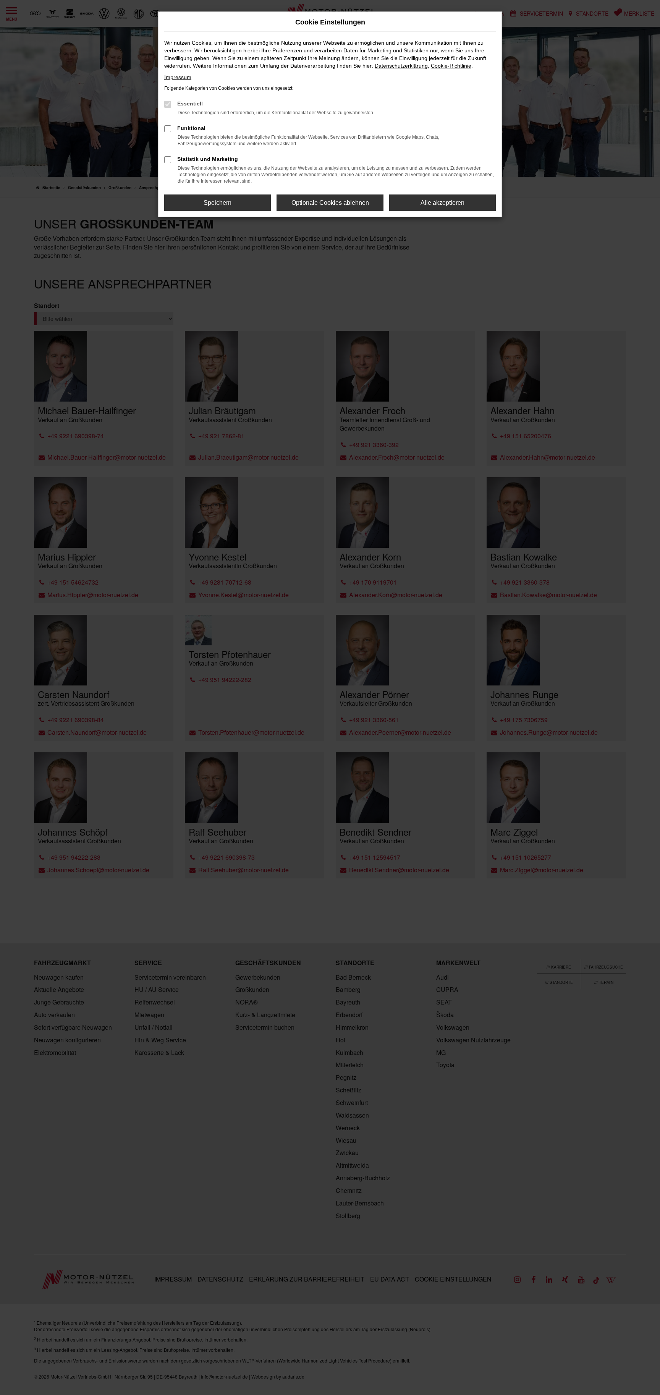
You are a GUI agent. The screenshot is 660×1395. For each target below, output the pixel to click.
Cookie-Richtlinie (451, 66)
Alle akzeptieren (442, 202)
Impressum (177, 77)
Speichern (217, 202)
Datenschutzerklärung (401, 66)
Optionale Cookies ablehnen (330, 202)
